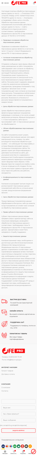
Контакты (4, 391)
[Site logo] (19, 3)
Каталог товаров (7, 371)
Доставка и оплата (8, 374)
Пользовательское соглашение (12, 440)
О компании (5, 387)
